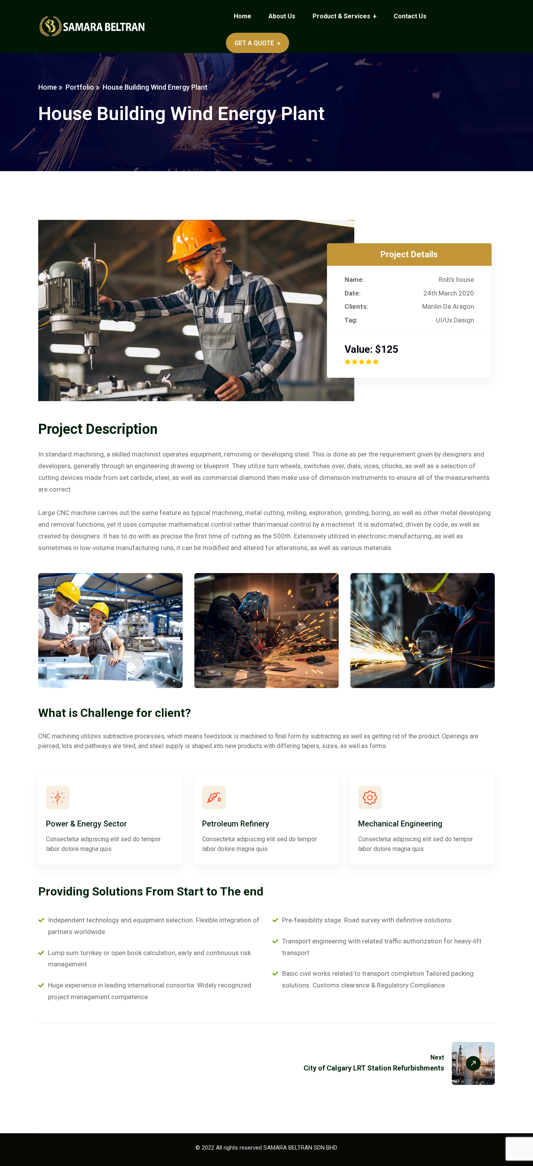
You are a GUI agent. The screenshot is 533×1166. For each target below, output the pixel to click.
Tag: (351, 320)
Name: (354, 279)
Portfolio (80, 87)
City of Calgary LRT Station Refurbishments (374, 1068)
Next (437, 1057)
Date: (353, 293)
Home (47, 87)
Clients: (356, 306)
